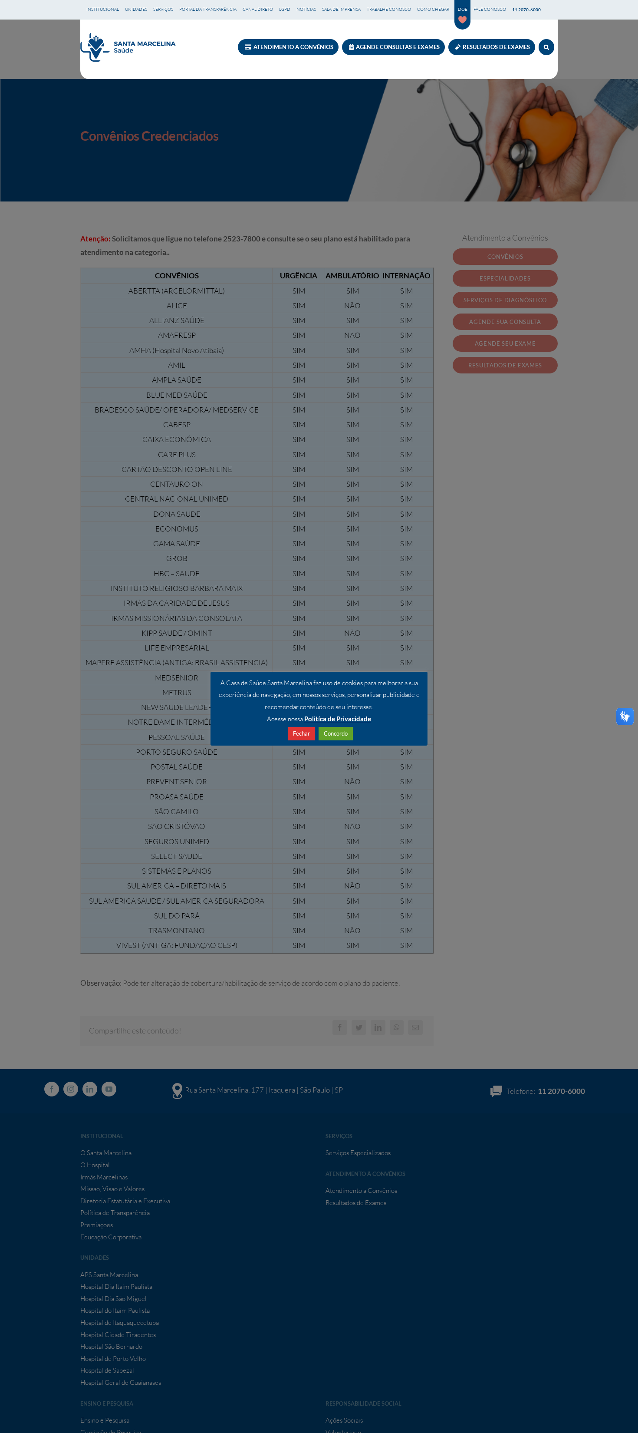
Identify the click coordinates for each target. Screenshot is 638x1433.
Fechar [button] (301, 733)
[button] (546, 47)
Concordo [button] (336, 733)
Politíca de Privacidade (337, 719)
